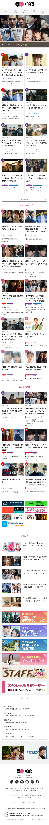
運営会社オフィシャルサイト (29, 802)
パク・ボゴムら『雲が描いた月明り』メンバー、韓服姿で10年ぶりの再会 (36, 142)
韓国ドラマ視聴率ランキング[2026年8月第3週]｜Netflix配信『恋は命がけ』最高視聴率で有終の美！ (12, 263)
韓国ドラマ (5, 241)
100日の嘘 (29, 116)
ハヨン (28, 378)
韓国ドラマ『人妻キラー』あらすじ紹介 (35, 335)
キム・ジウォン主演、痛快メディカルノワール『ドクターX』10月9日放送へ (12, 142)
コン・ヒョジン (36, 345)
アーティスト (37, 78)
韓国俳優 (42, 490)
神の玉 (4, 314)
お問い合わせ (16, 790)
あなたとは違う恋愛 (15, 81)
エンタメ (10, 78)
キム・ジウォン (6, 151)
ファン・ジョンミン (7, 492)
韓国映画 (16, 492)
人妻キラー (44, 345)
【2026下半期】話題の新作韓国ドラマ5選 (12, 297)
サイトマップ (15, 802)
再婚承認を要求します (17, 312)
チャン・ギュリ (30, 188)
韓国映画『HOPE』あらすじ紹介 (12, 480)
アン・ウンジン (6, 83)
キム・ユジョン (37, 116)
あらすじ (16, 237)
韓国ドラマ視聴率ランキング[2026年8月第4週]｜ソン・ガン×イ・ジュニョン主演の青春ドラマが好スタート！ (12, 107)
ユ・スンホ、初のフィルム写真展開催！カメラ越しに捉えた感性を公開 (12, 410)
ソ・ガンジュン (16, 83)
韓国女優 (40, 378)
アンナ (4, 272)
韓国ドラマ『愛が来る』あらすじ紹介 (12, 368)
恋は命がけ (10, 272)
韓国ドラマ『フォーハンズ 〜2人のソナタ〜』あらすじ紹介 (36, 262)
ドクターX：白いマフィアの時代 (10, 153)
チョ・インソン (17, 490)
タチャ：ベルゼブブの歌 (8, 186)
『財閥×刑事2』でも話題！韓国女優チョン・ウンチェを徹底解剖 (12, 447)
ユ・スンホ (5, 419)
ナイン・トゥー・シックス (9, 310)
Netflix (27, 272)
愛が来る (12, 380)
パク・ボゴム (39, 151)
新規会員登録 (30, 787)
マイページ (40, 787)
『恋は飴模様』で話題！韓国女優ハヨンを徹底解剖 (35, 368)
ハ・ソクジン (5, 380)
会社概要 (12, 795)
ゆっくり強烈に (6, 312)
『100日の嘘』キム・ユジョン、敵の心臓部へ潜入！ (36, 106)
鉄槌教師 (36, 490)
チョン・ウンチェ (7, 456)
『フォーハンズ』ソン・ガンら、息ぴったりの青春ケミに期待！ (36, 177)
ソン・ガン (38, 186)
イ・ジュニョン (30, 186)
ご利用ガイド (20, 787)
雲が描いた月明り (30, 153)
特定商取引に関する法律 (24, 797)
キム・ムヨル (29, 490)
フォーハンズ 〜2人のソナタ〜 (10, 116)
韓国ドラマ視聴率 (14, 118)
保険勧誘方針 (35, 795)
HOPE (4, 490)
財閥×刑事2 (5, 118)
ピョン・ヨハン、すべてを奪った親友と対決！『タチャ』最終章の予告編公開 (12, 177)
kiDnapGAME (5, 307)
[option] (21, 752)
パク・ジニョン (30, 118)
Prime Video (5, 81)
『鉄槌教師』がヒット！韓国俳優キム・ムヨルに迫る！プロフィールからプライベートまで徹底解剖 (35, 481)
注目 (4, 78)
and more (24, 199)
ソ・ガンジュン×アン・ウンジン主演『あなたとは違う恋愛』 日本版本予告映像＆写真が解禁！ (12, 72)
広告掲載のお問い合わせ (29, 790)
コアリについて (10, 787)
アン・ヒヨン (11, 378)
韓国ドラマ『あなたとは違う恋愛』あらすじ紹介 (12, 227)
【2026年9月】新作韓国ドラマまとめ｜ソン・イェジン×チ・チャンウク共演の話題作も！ (35, 298)
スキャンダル (41, 307)
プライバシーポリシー (23, 795)
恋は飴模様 (33, 378)
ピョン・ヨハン (6, 188)
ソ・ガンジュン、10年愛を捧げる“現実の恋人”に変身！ (36, 71)
